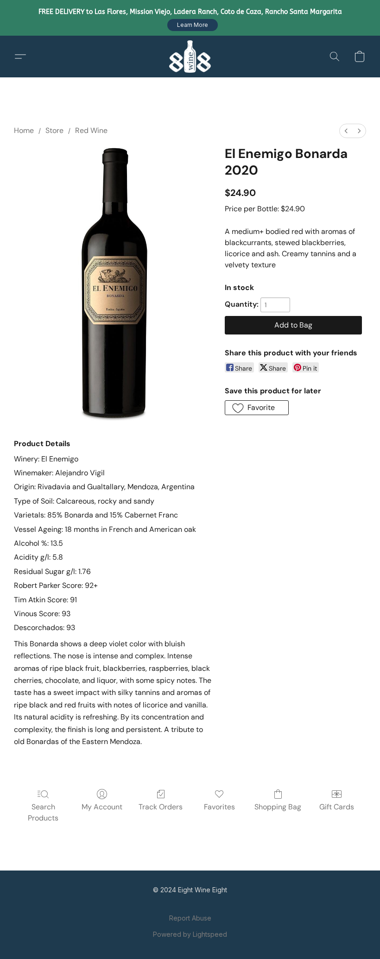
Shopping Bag (277, 807)
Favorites (219, 807)
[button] (192, 25)
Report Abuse (190, 918)
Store (54, 130)
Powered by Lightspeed (190, 934)
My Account (102, 807)
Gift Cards (336, 807)
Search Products (43, 812)
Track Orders (161, 807)
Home (24, 130)
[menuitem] (346, 131)
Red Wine (91, 130)
